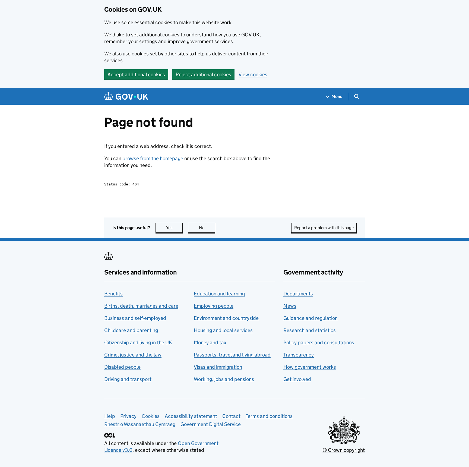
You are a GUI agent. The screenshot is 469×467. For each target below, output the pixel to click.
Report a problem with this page (324, 227)
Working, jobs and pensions (224, 379)
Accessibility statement (191, 416)
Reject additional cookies (203, 74)
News (289, 306)
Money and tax (210, 342)
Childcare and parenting (131, 330)
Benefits (113, 294)
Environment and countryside (226, 318)
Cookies (151, 416)
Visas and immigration (218, 367)
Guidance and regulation (310, 318)
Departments (298, 294)
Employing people (213, 306)
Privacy (128, 416)
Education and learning (219, 294)
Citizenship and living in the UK (138, 342)
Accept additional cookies (136, 74)
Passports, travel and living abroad (232, 355)
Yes (174, 227)
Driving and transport (127, 379)
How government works (309, 367)
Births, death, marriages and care (141, 306)
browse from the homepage (152, 158)
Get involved (297, 379)
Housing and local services (223, 330)
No (207, 227)
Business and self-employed (135, 318)
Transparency (298, 355)
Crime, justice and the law (132, 355)
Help (109, 416)
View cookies (253, 74)
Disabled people (122, 367)
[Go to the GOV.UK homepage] (126, 96)
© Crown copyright (343, 450)
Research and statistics (309, 330)
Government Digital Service (210, 424)
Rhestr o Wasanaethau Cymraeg (139, 424)
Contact (231, 416)
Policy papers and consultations (318, 342)
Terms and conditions (269, 416)
